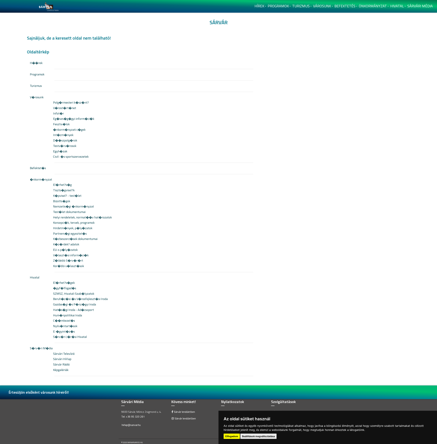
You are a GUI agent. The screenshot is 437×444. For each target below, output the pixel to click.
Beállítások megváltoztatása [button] (258, 436)
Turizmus (301, 6)
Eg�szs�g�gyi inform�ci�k (73, 118)
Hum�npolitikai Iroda (67, 315)
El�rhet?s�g (62, 184)
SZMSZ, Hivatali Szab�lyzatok (73, 293)
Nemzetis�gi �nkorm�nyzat (73, 206)
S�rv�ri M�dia (41, 348)
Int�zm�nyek (63, 135)
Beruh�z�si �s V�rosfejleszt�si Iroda (80, 299)
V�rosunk (37, 97)
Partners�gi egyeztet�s (70, 233)
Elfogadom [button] (231, 436)
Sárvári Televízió (64, 353)
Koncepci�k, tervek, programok (74, 222)
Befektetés (344, 6)
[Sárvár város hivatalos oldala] (49, 6)
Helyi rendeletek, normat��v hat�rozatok (82, 217)
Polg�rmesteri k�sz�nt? (71, 102)
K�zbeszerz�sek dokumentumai (75, 239)
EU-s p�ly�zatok (65, 249)
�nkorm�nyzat (41, 179)
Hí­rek (259, 6)
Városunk (322, 6)
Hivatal (397, 6)
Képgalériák (60, 370)
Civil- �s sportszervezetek (71, 156)
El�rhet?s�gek (64, 282)
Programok (278, 6)
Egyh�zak (60, 151)
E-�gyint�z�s (64, 331)
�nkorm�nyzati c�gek (69, 129)
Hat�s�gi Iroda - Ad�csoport (73, 309)
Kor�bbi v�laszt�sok (68, 266)
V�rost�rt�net (64, 108)
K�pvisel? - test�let (67, 195)
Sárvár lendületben (184, 412)
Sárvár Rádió (61, 364)
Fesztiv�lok (61, 124)
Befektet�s (38, 168)
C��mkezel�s (64, 320)
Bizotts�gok (61, 201)
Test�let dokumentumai (69, 212)
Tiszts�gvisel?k (64, 190)
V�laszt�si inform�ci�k (71, 255)
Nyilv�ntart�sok (65, 326)
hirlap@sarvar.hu (131, 425)
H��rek (36, 63)
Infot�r (58, 113)
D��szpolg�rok (65, 140)
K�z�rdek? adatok (66, 244)
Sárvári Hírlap (62, 359)
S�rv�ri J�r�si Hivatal (70, 336)
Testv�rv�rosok (64, 146)
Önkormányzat (373, 6)
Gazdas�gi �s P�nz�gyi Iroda (74, 304)
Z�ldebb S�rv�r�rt (68, 260)
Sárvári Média (420, 6)
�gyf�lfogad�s (64, 288)
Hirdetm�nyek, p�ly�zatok (72, 228)
